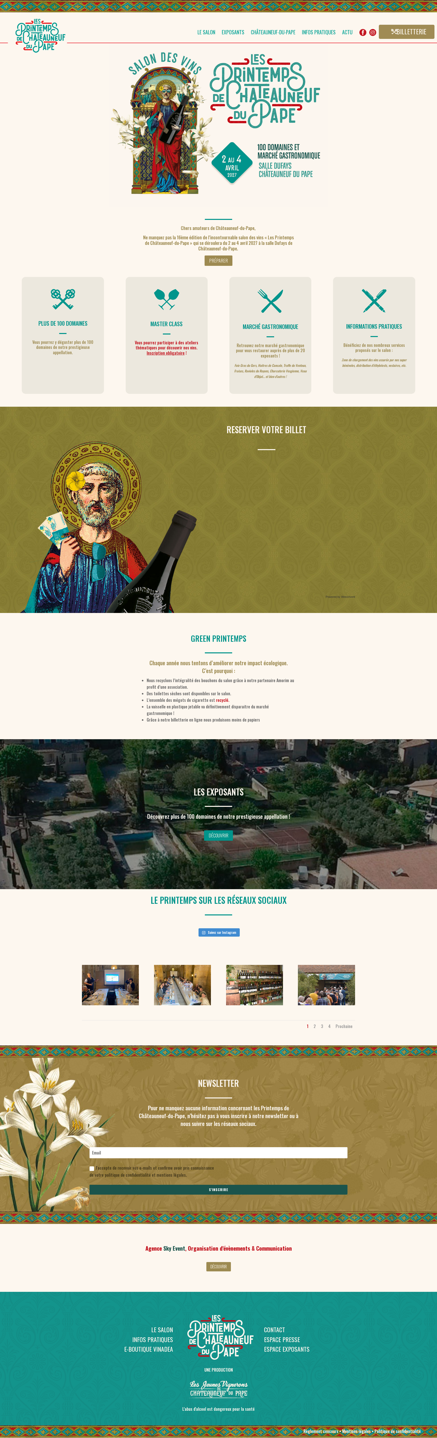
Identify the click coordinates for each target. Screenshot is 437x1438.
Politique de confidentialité (398, 1431)
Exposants (233, 33)
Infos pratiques (319, 33)
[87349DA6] (110, 1003)
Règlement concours (320, 1431)
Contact (274, 1329)
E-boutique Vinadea (148, 1348)
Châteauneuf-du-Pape (273, 33)
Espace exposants (287, 1348)
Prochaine (344, 1026)
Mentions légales (356, 1431)
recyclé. (222, 700)
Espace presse (282, 1339)
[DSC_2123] (326, 1003)
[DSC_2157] (254, 1003)
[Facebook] (363, 35)
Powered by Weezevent (340, 596)
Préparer (218, 260)
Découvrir (218, 835)
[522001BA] (182, 1003)
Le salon (206, 33)
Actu (347, 33)
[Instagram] (373, 35)
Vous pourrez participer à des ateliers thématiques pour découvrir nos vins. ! (166, 348)
